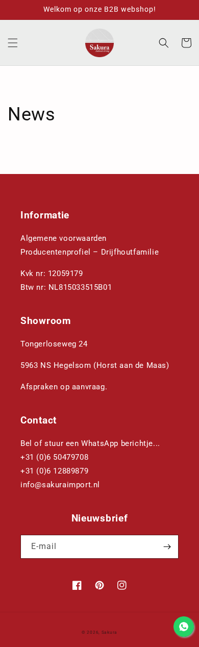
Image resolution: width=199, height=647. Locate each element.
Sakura (109, 632)
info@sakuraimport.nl (60, 484)
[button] (13, 43)
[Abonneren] (167, 547)
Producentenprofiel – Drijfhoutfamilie (89, 252)
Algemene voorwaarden (63, 238)
